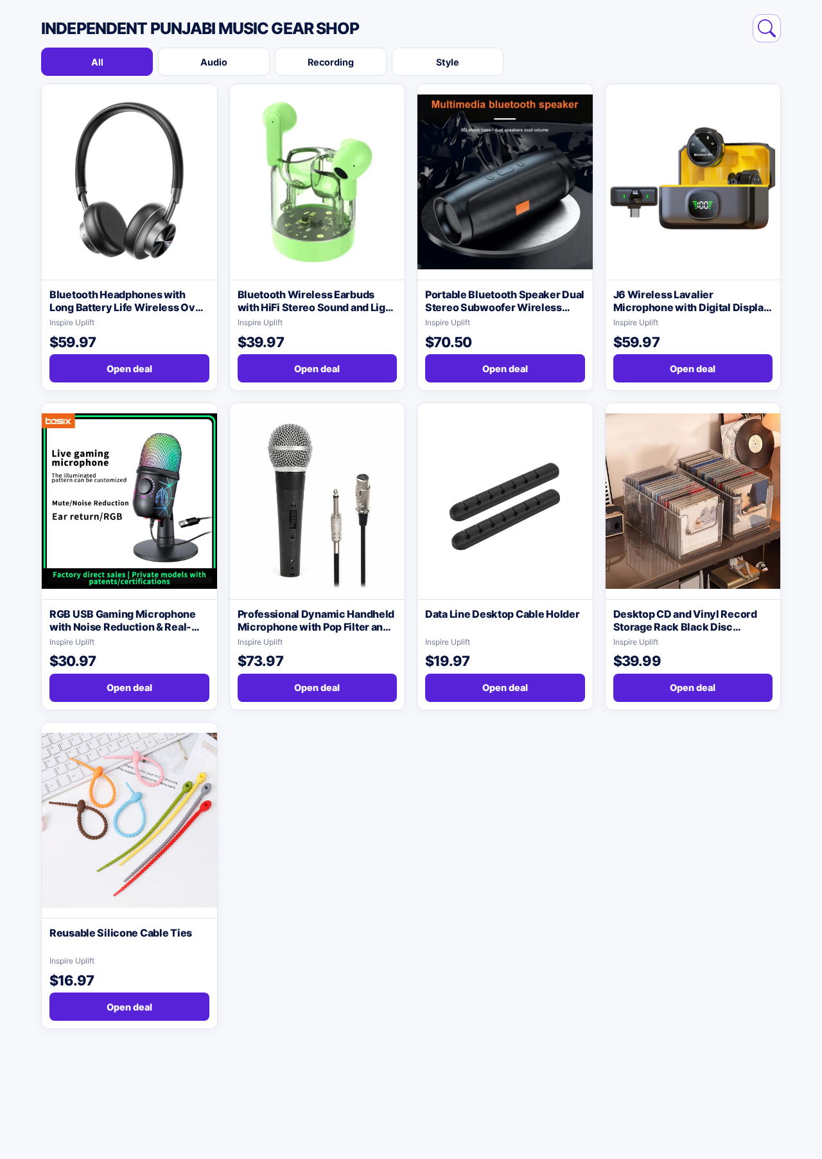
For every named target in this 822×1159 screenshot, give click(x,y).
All (97, 62)
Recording (331, 62)
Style (447, 62)
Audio (213, 62)
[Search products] (767, 28)
